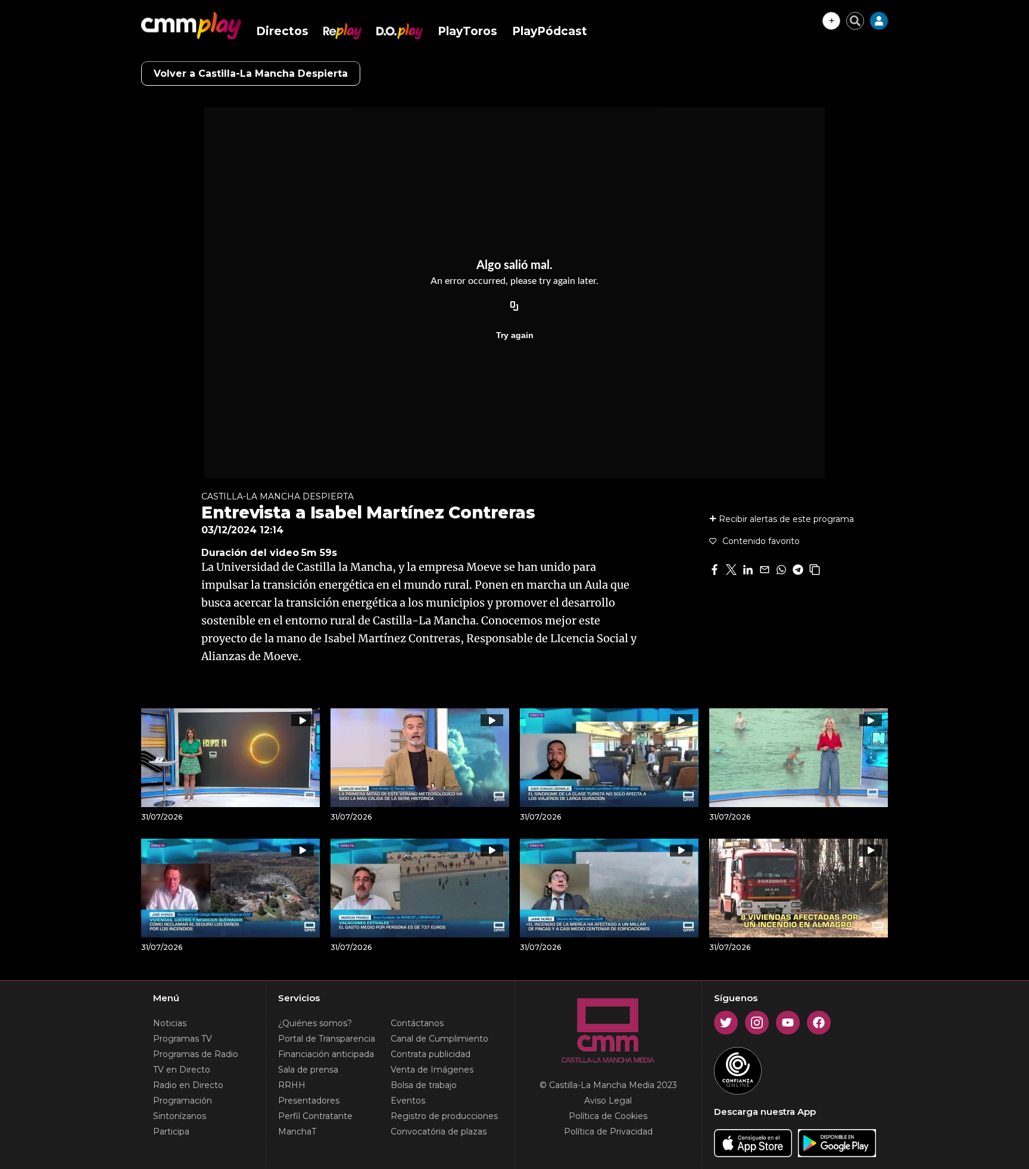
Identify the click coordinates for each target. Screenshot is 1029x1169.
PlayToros (467, 31)
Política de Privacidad (608, 1131)
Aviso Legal (608, 1100)
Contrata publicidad (430, 1054)
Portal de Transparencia (326, 1038)
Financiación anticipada (326, 1054)
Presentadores (308, 1100)
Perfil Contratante (315, 1116)
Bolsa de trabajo (424, 1085)
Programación (182, 1100)
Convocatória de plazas (439, 1131)
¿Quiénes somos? (315, 1023)
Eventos (408, 1100)
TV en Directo (181, 1069)
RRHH (291, 1085)
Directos (282, 31)
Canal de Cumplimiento (439, 1038)
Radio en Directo (188, 1085)
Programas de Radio (195, 1054)
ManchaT (297, 1131)
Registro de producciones (444, 1116)
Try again (515, 335)
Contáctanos (417, 1023)
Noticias (169, 1023)
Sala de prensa (308, 1069)
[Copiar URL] (514, 306)
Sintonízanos (179, 1116)
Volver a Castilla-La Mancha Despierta (251, 73)
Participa (171, 1131)
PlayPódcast (549, 31)
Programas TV (182, 1038)
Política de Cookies (608, 1116)
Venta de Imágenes (432, 1069)
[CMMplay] (191, 25)
